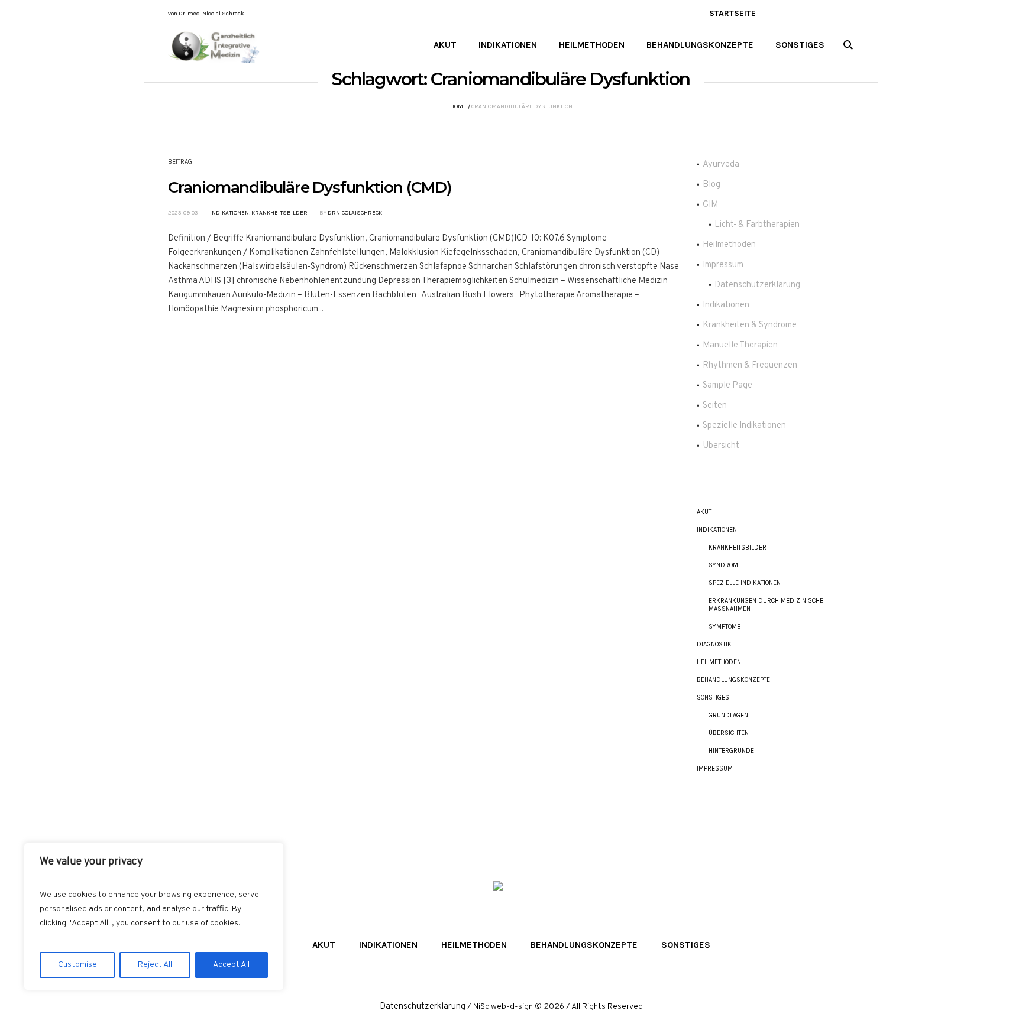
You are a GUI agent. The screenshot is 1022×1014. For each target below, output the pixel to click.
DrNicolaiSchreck (355, 212)
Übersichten (729, 733)
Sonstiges (713, 697)
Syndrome (725, 565)
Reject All (155, 965)
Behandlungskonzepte (733, 680)
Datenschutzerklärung (757, 285)
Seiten (715, 405)
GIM (710, 204)
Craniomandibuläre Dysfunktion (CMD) (309, 187)
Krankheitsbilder (279, 212)
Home (458, 106)
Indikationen (229, 212)
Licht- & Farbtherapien (757, 224)
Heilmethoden (729, 245)
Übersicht (721, 445)
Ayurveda (721, 164)
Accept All (231, 965)
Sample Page (727, 385)
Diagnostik (714, 644)
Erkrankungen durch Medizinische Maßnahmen (766, 605)
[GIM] (511, 898)
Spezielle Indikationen (744, 425)
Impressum (723, 265)
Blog (711, 184)
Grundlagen (728, 715)
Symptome (724, 626)
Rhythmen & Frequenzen (750, 365)
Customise (77, 965)
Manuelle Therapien (740, 345)
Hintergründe (731, 751)
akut (704, 512)
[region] (154, 916)
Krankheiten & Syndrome (750, 325)
